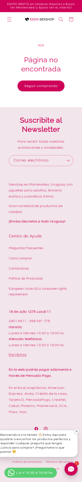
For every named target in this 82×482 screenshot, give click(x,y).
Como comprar (20, 258)
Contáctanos (19, 268)
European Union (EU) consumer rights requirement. (38, 291)
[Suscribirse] (68, 160)
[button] (9, 19)
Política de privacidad (27, 462)
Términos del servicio (59, 462)
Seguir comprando (41, 86)
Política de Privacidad (26, 278)
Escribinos (17, 354)
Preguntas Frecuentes (26, 248)
